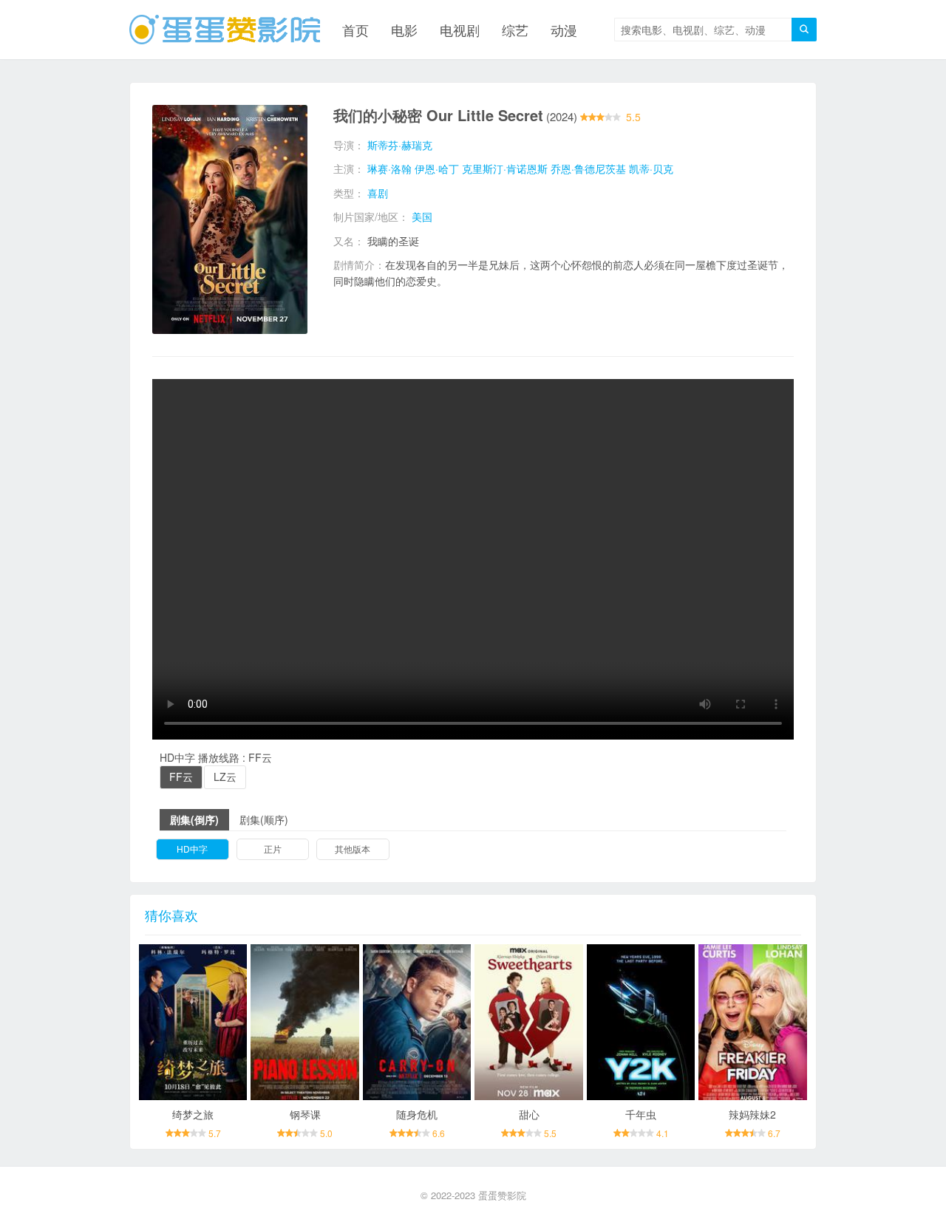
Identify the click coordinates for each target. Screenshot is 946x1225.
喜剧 (377, 192)
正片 (273, 848)
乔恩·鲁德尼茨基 (588, 168)
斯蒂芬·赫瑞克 (399, 144)
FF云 (181, 776)
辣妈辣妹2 (752, 1114)
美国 (422, 216)
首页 (355, 29)
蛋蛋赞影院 (502, 1195)
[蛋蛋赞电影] (224, 29)
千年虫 (640, 1114)
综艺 (515, 29)
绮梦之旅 (193, 1114)
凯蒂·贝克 (651, 168)
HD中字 (192, 848)
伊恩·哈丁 (437, 168)
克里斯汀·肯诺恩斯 (505, 168)
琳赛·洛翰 (389, 168)
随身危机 (417, 1114)
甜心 (529, 1114)
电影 (404, 29)
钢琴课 (305, 1114)
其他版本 (352, 848)
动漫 (564, 29)
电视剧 (460, 29)
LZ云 (225, 776)
